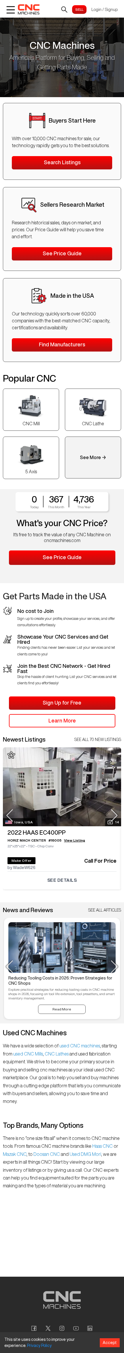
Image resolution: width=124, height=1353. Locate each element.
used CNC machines (79, 1045)
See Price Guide (62, 253)
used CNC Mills (27, 1053)
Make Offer (22, 860)
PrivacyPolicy (39, 1345)
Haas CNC (102, 1146)
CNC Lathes (56, 1053)
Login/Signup (104, 10)
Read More (61, 1009)
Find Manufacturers (62, 344)
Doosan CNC (47, 1154)
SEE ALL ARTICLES (104, 910)
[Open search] (64, 9)
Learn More (62, 720)
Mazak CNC (15, 1154)
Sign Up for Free (62, 702)
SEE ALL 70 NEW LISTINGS (97, 740)
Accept (110, 1343)
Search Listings (62, 162)
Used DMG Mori (85, 1154)
